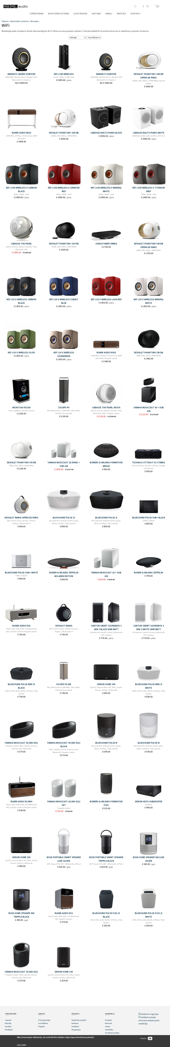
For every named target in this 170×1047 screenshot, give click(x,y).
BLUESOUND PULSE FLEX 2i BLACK (106, 915)
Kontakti (136, 13)
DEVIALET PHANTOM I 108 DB (64, 132)
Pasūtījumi (9, 1029)
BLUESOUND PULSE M (106, 742)
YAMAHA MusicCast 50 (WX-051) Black (63, 744)
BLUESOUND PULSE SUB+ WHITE (21, 572)
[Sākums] (15, 6)
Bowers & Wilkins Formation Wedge (106, 464)
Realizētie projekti (79, 1020)
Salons (107, 1026)
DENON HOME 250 (21, 857)
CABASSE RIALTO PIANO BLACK (106, 132)
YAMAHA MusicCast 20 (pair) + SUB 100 (64, 464)
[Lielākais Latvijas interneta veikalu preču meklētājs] (151, 1023)
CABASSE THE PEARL (21, 243)
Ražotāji (121, 13)
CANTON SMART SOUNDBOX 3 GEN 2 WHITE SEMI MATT (148, 627)
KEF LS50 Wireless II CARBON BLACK (21, 189)
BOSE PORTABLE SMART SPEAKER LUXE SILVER (64, 859)
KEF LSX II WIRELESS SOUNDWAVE (64, 354)
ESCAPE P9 (63, 407)
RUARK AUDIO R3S (21, 625)
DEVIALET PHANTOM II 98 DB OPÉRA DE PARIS (148, 245)
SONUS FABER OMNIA (106, 243)
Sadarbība (109, 1029)
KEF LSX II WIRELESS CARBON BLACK (21, 301)
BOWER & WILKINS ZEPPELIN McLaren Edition (63, 574)
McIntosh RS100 (21, 407)
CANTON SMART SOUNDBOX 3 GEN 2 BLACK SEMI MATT (106, 627)
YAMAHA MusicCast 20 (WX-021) (21, 971)
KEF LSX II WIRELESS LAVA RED (106, 299)
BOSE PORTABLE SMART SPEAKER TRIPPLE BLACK (106, 859)
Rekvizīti (108, 1023)
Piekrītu (143, 1039)
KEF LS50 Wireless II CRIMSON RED (64, 189)
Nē (150, 1039)
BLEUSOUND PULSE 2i (64, 517)
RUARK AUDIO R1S (64, 913)
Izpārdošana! (37, 13)
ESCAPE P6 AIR (63, 684)
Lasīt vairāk (21, 1045)
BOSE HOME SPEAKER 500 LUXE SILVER (148, 859)
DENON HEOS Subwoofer (148, 801)
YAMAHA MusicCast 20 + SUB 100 (106, 574)
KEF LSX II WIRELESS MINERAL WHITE (149, 301)
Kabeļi (108, 13)
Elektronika (80, 13)
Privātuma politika (112, 1033)
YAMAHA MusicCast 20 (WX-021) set (63, 803)
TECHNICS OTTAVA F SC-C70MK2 (148, 462)
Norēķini (8, 1026)
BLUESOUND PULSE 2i (106, 517)
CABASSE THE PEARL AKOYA (106, 407)
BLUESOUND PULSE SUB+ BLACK (148, 517)
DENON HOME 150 (64, 971)
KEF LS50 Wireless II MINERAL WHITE (106, 189)
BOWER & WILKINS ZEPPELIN (148, 572)
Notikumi (75, 1023)
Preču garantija (44, 1020)
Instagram (147, 6)
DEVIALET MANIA (63, 625)
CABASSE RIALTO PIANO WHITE (148, 132)
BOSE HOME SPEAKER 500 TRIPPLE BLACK (21, 915)
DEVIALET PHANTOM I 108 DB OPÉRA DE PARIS (148, 75)
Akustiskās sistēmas (58, 13)
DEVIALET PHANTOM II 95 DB (21, 462)
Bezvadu (34, 21)
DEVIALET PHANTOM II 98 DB (148, 352)
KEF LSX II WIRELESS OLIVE (21, 352)
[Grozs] (157, 6)
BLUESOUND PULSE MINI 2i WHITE (148, 686)
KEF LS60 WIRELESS (64, 74)
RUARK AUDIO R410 (106, 352)
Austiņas (96, 13)
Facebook (143, 6)
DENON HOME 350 (106, 684)
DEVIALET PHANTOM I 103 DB (64, 243)
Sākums (5, 21)
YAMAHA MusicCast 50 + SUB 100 (148, 409)
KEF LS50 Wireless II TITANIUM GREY (148, 189)
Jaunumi (8, 1020)
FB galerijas (76, 1029)
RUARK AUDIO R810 (21, 132)
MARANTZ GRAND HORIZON (21, 74)
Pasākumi (75, 1026)
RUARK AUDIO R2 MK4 (21, 801)
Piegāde (41, 1026)
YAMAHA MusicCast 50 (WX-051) (21, 742)
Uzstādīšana (43, 1023)
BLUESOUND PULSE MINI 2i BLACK (21, 686)
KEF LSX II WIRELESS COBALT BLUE (63, 301)
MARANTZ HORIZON (106, 74)
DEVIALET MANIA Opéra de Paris (21, 517)
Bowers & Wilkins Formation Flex (106, 803)
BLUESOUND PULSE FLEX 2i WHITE (148, 915)
